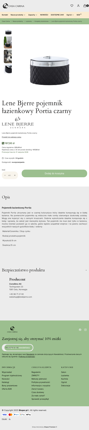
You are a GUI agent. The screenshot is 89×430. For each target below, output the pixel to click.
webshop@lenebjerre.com (20, 297)
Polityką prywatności (27, 357)
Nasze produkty (18, 21)
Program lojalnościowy (12, 375)
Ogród (64, 382)
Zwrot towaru (37, 389)
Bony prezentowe (9, 385)
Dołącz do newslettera (19, 347)
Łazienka (29, 21)
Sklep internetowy (43, 427)
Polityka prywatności (41, 382)
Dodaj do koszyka (54, 173)
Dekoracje (65, 385)
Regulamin (30, 354)
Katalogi (5, 382)
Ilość (3, 170)
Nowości (6, 379)
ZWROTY (35, 375)
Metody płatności (39, 379)
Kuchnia (64, 379)
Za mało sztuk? (38, 395)
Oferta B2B (7, 389)
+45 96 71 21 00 (16, 294)
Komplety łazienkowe (42, 21)
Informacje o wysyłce (41, 385)
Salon (63, 372)
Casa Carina (6, 21)
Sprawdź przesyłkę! (40, 399)
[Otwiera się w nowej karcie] (80, 329)
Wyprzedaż (7, 372)
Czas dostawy (38, 392)
